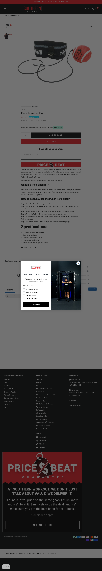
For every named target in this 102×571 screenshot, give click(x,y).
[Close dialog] (78, 263)
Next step (36, 305)
